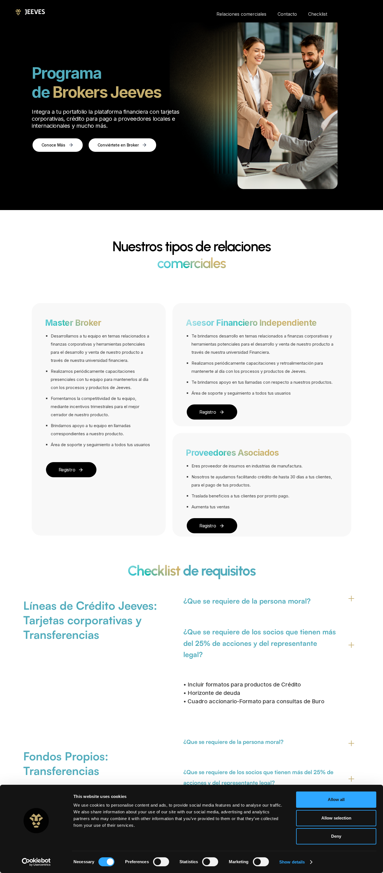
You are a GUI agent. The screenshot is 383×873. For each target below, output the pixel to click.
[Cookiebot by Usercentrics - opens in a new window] (36, 862)
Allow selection (336, 818)
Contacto (287, 14)
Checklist (317, 14)
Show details (292, 862)
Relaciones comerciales (241, 14)
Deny (336, 836)
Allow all (336, 799)
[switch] (161, 861)
